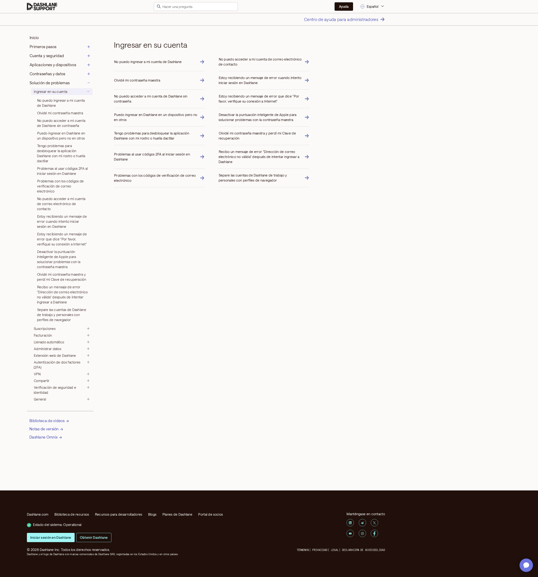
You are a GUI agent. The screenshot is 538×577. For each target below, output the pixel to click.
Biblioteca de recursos (71, 514)
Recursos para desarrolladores (118, 514)
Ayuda (344, 6)
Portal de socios (210, 514)
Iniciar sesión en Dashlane (50, 537)
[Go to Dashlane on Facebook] (374, 533)
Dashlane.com (38, 514)
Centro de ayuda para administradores (341, 19)
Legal (335, 549)
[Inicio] (42, 7)
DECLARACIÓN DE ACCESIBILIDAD (363, 549)
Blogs (152, 514)
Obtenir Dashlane (94, 537)
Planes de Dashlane (177, 514)
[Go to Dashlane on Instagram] (362, 533)
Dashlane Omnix (43, 437)
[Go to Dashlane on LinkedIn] (350, 522)
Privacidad (319, 549)
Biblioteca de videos (47, 420)
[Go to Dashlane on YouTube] (350, 533)
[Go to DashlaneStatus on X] (374, 522)
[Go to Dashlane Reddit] (362, 522)
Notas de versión (44, 429)
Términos (303, 549)
